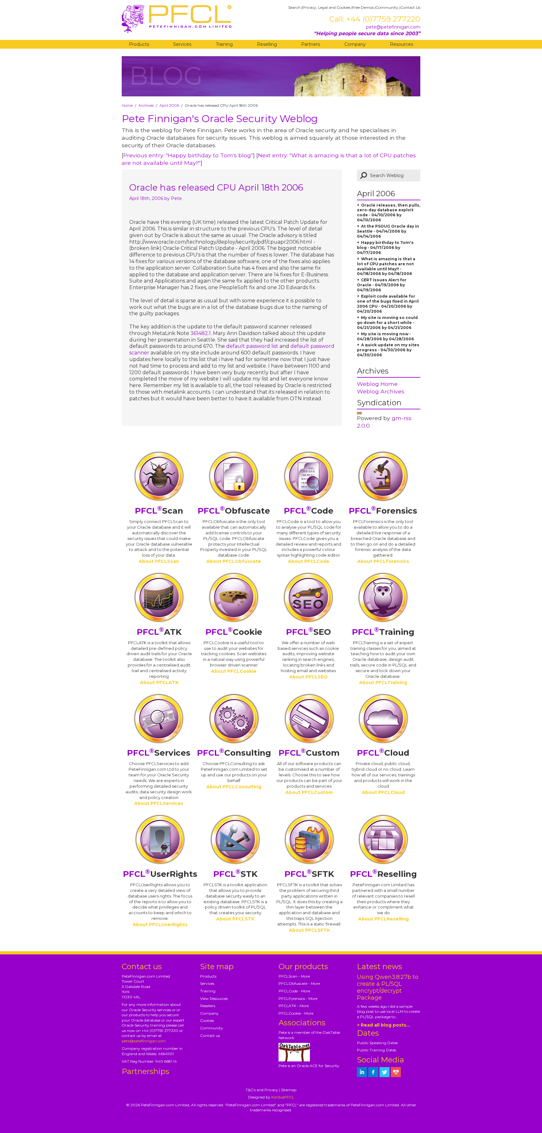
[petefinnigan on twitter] (385, 1072)
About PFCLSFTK (309, 930)
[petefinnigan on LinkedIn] (362, 1072)
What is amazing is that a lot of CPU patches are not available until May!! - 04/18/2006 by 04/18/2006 (386, 266)
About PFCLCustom (309, 792)
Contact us (210, 1035)
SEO (308, 632)
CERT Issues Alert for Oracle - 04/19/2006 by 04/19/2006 (381, 285)
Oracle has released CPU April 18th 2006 (216, 187)
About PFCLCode (308, 561)
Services (182, 44)
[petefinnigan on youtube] (396, 1072)
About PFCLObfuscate (233, 561)
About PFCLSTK (235, 919)
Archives (146, 105)
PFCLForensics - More (298, 998)
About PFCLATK (159, 682)
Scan (159, 511)
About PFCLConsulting (233, 787)
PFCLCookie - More (296, 1013)
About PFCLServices (158, 803)
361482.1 (200, 333)
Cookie (233, 632)
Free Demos (363, 7)
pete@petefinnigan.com (393, 27)
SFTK (309, 874)
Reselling (267, 44)
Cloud (383, 753)
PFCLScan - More (294, 976)
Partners (310, 44)
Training (224, 44)
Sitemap (288, 1089)
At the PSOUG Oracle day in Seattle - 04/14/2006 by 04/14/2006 (388, 231)
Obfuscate (234, 511)
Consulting (234, 753)
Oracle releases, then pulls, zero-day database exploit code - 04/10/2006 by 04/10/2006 (388, 213)
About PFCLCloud (383, 792)
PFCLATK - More (294, 1005)
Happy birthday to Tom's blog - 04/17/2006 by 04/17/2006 (385, 247)
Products (139, 44)
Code (308, 511)
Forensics (383, 511)
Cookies (207, 1020)
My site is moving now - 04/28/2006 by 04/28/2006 (385, 336)
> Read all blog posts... (383, 1025)
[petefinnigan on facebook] (373, 1072)
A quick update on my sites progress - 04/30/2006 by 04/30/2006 (388, 350)
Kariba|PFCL (282, 1097)
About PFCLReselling (383, 919)
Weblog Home (377, 383)
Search (294, 7)
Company (355, 44)
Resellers (207, 1005)
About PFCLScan (159, 561)
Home (127, 105)
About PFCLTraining (383, 682)
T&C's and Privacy (262, 1089)
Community (386, 7)
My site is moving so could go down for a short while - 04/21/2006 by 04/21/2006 (387, 322)
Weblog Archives (380, 391)
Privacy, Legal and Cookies (326, 7)
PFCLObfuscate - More (299, 983)
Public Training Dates (376, 1050)
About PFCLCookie (234, 671)
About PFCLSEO (308, 677)
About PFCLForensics (383, 561)
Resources (401, 44)
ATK (159, 632)
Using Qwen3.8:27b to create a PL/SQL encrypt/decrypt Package (387, 987)
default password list (252, 346)
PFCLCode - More (294, 991)
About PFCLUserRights (160, 924)
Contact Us (410, 7)
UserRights (160, 874)
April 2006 (169, 105)
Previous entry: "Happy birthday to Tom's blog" (188, 155)
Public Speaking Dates (377, 1042)
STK (235, 874)
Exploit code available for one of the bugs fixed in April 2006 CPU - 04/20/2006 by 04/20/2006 (388, 304)
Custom (309, 753)
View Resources (214, 998)
